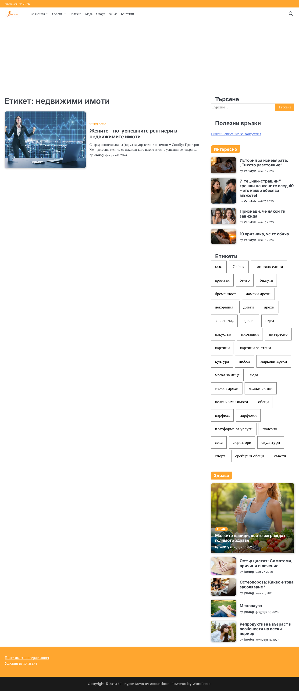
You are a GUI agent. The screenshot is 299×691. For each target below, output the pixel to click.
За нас (113, 13)
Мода (89, 13)
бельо (245, 280)
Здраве (221, 529)
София (239, 266)
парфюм (222, 415)
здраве (249, 320)
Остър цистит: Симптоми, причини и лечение (266, 563)
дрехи (269, 307)
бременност (225, 294)
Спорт (100, 13)
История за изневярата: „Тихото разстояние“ (264, 162)
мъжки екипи (261, 388)
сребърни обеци (249, 456)
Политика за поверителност (27, 657)
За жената (38, 13)
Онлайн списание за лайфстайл (236, 134)
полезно (270, 429)
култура (222, 361)
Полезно (75, 13)
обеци (263, 402)
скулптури (270, 442)
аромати (222, 280)
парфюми (248, 415)
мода (254, 375)
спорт (220, 456)
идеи (269, 320)
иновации (250, 334)
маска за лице (227, 375)
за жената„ (224, 320)
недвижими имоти (231, 402)
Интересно (98, 124)
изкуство (223, 334)
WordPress (201, 683)
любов (244, 361)
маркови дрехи (273, 361)
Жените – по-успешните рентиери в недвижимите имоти (133, 134)
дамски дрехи (258, 294)
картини (222, 348)
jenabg (98, 155)
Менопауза (251, 605)
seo (219, 266)
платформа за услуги (234, 429)
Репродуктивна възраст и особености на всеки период (266, 629)
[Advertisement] (149, 57)
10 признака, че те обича (264, 234)
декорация (224, 307)
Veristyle (250, 171)
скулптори (242, 442)
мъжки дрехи (226, 388)
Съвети (57, 13)
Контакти (127, 13)
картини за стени (255, 348)
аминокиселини (269, 266)
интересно (278, 334)
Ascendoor (159, 683)
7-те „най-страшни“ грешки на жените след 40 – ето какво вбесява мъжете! (267, 188)
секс (219, 442)
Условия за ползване (21, 663)
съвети (280, 456)
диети (248, 307)
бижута (266, 280)
